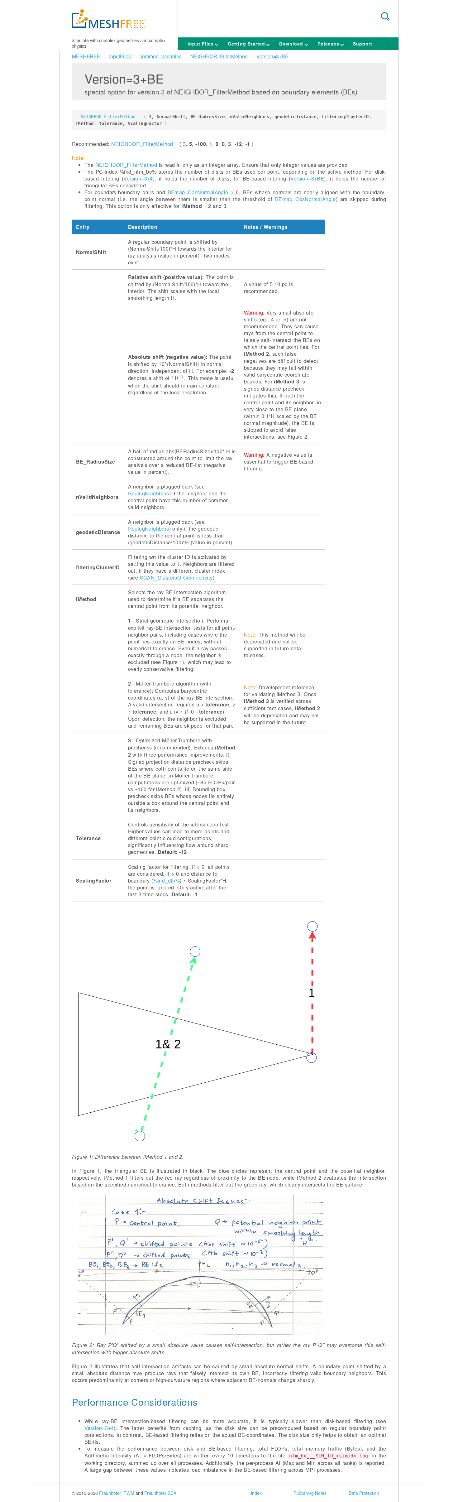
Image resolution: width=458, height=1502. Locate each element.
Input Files (202, 44)
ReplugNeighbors (148, 493)
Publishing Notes (310, 1493)
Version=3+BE (272, 56)
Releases (329, 44)
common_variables (161, 56)
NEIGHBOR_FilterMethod (219, 56)
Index (256, 1493)
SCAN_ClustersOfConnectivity (176, 577)
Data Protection (364, 1493)
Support (362, 44)
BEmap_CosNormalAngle (198, 192)
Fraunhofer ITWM (116, 1493)
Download (292, 44)
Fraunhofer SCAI (161, 1493)
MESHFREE (86, 56)
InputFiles (120, 56)
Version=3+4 (138, 178)
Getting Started (247, 44)
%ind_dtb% (166, 880)
